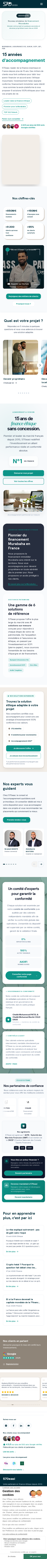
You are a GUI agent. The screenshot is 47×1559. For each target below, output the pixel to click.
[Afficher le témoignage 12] (31, 1404)
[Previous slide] (34, 864)
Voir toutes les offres (23, 481)
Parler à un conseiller (11, 119)
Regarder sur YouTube (20, 284)
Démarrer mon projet (23, 473)
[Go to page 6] (15, 864)
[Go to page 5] (13, 864)
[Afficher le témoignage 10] (27, 1404)
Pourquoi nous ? (23, 304)
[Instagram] (6, 1426)
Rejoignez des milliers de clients (23, 296)
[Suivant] (40, 365)
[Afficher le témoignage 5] (17, 1404)
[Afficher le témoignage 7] (21, 1404)
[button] (23, 267)
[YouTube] (29, 1426)
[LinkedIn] (21, 1426)
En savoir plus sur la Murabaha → (23, 584)
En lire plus (10, 1251)
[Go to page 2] (6, 864)
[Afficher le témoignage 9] (25, 1404)
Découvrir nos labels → (13, 1470)
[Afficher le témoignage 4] (15, 1404)
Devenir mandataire (23, 1197)
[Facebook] (14, 1426)
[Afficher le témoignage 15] (37, 1404)
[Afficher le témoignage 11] (29, 1404)
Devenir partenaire (23, 1173)
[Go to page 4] (11, 864)
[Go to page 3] (9, 864)
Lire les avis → (9, 1452)
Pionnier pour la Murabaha (15, 106)
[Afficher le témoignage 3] (13, 1404)
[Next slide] (41, 864)
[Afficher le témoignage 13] (33, 1404)
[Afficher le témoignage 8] (23, 1404)
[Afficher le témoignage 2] (10, 1404)
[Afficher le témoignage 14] (35, 1404)
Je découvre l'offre (22, 748)
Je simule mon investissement (24, 756)
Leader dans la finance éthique (17, 101)
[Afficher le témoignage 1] (8, 1404)
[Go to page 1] (4, 864)
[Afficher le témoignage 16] (39, 1404)
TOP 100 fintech (10, 112)
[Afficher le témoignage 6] (19, 1404)
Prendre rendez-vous (16, 820)
